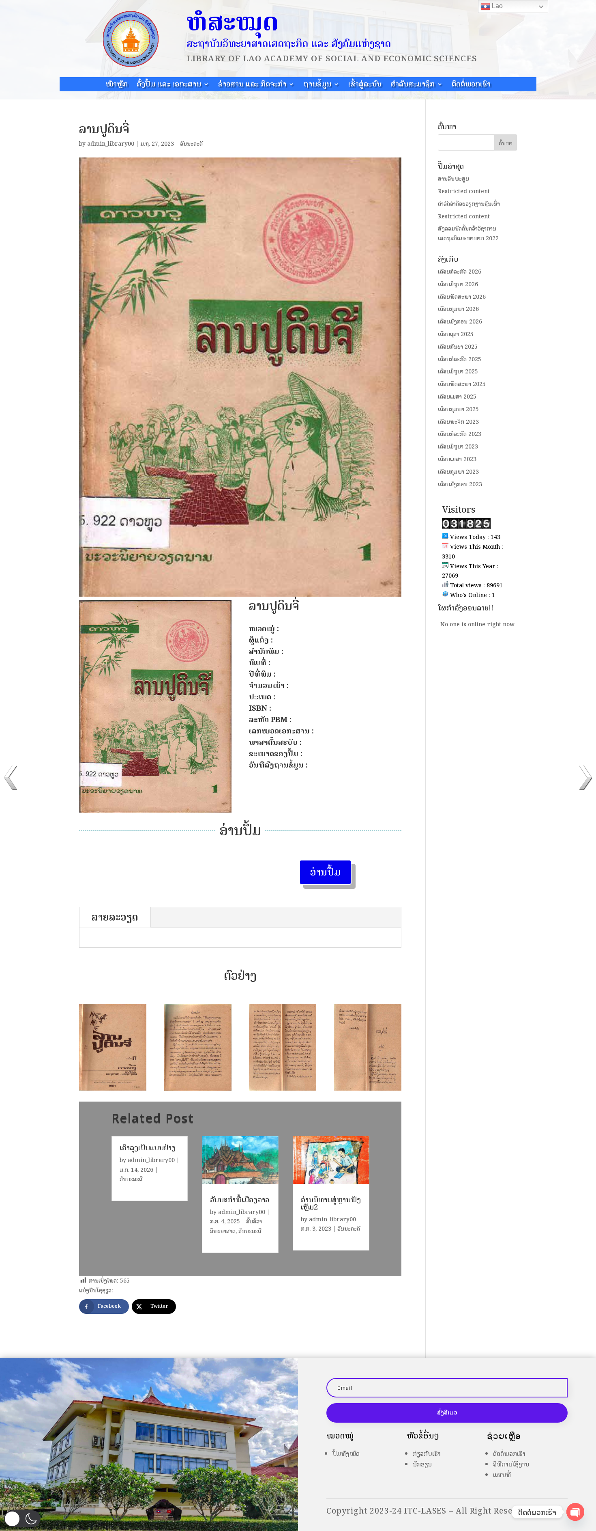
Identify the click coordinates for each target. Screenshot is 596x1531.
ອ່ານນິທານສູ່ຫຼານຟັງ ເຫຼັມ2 (331, 1203)
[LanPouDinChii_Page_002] (112, 1090)
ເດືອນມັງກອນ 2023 (460, 484)
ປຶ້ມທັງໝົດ (346, 1454)
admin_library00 (110, 144)
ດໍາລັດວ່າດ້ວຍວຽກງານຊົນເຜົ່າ (469, 204)
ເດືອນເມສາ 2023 (457, 459)
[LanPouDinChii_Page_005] (367, 1090)
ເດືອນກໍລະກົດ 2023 (459, 434)
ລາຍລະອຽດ (115, 917)
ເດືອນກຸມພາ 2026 (458, 309)
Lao (496, 5)
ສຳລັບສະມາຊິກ (412, 85)
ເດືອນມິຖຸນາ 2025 (458, 371)
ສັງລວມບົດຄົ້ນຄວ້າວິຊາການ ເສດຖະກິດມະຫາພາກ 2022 (468, 233)
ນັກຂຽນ (422, 1464)
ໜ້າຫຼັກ (116, 85)
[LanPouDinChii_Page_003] (198, 1090)
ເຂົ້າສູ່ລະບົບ (365, 85)
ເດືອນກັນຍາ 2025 (458, 346)
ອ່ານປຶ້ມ (325, 872)
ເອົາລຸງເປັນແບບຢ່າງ (148, 1148)
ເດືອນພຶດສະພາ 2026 (462, 297)
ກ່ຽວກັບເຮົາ (427, 1454)
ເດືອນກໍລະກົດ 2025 (459, 359)
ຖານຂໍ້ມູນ (317, 85)
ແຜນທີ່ (502, 1475)
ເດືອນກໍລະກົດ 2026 (459, 271)
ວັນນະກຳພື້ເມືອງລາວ (239, 1200)
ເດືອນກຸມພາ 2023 (458, 472)
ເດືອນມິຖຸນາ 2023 (458, 446)
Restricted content (464, 191)
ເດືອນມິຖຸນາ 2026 (458, 284)
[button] (22, 1518)
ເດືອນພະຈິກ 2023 (458, 422)
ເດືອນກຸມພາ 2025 (458, 409)
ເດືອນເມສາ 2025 (457, 396)
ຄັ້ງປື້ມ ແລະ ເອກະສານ (169, 85)
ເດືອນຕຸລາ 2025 (456, 334)
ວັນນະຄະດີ (191, 144)
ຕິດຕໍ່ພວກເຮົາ (471, 85)
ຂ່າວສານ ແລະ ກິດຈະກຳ (252, 85)
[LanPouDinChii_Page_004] (282, 1090)
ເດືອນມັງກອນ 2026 (460, 321)
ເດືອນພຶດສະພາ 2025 (462, 384)
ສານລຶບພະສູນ (453, 178)
